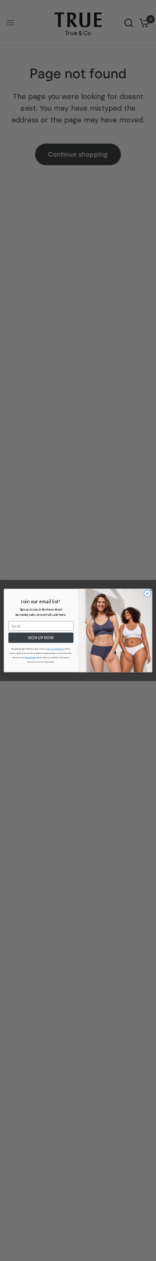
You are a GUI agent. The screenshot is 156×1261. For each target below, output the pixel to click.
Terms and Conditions (55, 649)
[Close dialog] (147, 593)
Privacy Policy (30, 657)
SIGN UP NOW (41, 637)
